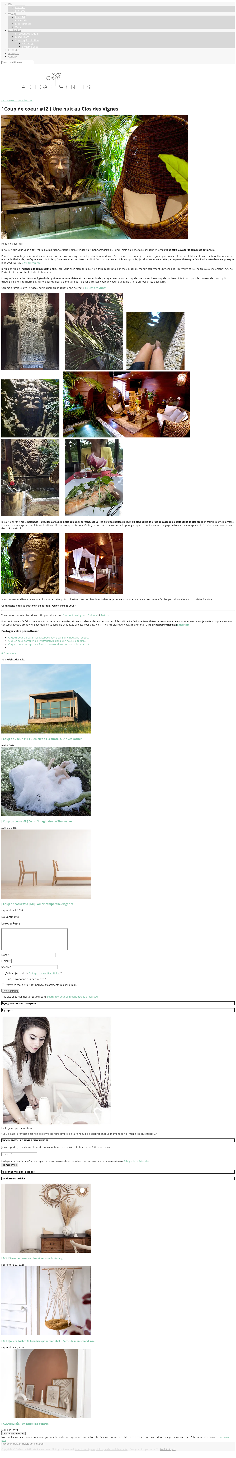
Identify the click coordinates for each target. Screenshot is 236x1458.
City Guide (21, 20)
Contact (12, 56)
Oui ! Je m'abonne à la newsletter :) (25, 979)
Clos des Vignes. (31, 262)
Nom (5, 954)
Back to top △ (168, 1449)
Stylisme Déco (30, 46)
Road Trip (20, 17)
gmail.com (183, 624)
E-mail (6, 961)
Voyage (12, 14)
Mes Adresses (23, 23)
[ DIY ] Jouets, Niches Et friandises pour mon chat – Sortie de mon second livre (48, 1341)
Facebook (68, 615)
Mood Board (22, 37)
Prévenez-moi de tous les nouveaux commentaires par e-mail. (41, 985)
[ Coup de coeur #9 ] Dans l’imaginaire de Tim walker (37, 821)
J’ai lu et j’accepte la (34, 973)
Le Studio (13, 50)
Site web (6, 967)
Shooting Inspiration (27, 40)
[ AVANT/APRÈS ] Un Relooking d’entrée (25, 1423)
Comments (8, 653)
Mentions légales (85, 1449)
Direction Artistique (26, 33)
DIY (10, 4)
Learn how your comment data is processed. (72, 996)
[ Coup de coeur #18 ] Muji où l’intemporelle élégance (37, 904)
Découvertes (8, 100)
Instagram (80, 615)
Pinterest (92, 615)
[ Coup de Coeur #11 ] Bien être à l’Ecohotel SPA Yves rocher (41, 739)
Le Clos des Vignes (95, 287)
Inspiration (14, 30)
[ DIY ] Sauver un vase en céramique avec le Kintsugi (32, 1258)
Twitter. (105, 615)
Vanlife (19, 27)
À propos (13, 53)
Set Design (28, 43)
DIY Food (20, 10)
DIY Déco (20, 7)
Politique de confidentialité (44, 973)
